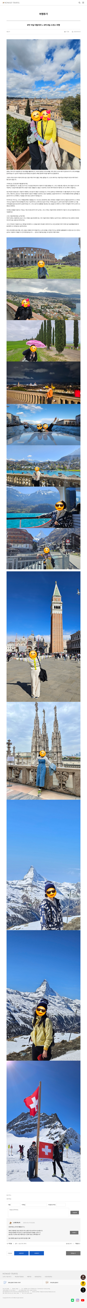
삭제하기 (74, 1232)
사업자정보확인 (48, 1276)
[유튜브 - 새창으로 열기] (82, 1300)
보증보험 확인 (38, 1276)
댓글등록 (75, 1212)
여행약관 (29, 1276)
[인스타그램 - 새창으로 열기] (77, 1300)
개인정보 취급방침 (19, 1276)
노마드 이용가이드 (7, 1276)
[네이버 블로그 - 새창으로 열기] (72, 1300)
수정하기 (21, 1253)
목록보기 (73, 1253)
